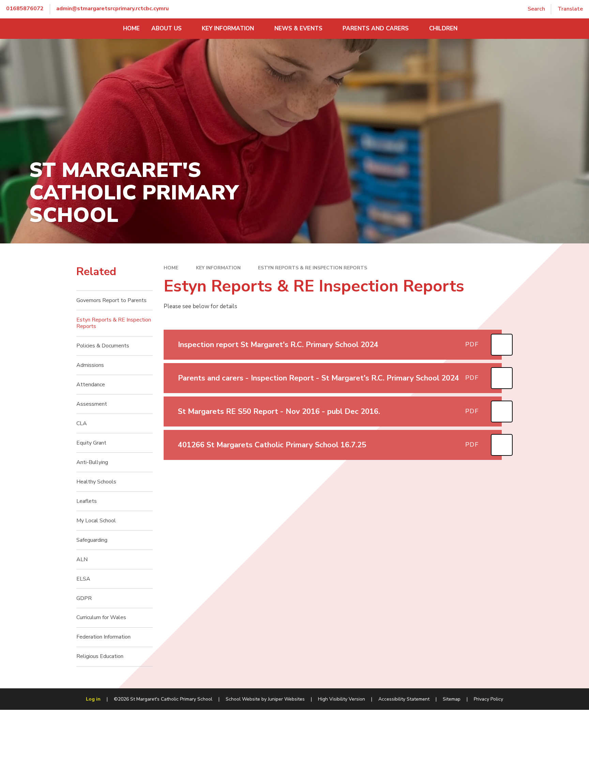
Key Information (218, 268)
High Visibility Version (341, 699)
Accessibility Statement (403, 699)
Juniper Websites (286, 699)
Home (171, 268)
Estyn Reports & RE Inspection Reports (312, 268)
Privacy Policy (488, 699)
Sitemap (451, 699)
